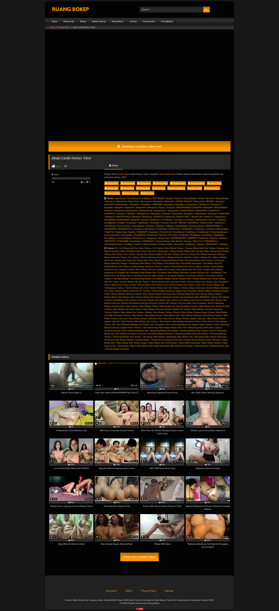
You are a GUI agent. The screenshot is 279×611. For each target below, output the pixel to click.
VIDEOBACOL (210, 241)
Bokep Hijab (129, 183)
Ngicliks (131, 232)
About (115, 165)
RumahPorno (139, 238)
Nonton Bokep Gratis (181, 278)
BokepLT (132, 213)
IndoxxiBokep (138, 226)
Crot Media (189, 220)
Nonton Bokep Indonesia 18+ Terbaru (133, 291)
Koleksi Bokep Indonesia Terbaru (146, 266)
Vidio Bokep (123, 346)
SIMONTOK (109, 241)
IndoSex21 (220, 223)
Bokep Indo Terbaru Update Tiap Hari (154, 254)
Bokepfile (108, 207)
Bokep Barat (117, 21)
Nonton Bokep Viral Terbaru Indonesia (153, 297)
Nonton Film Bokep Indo (159, 300)
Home (54, 21)
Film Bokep (157, 263)
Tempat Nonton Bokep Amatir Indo (166, 340)
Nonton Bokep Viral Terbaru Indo (119, 297)
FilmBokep (154, 223)
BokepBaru (146, 204)
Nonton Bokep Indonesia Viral (162, 294)
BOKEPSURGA (123, 217)
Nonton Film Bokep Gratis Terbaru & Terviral (125, 300)
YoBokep (224, 244)
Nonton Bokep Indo (202, 278)
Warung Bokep (150, 244)
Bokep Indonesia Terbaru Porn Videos (121, 257)
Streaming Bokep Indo (138, 330)
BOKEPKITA (109, 213)
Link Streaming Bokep (140, 278)
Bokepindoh (173, 210)
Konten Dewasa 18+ (199, 272)
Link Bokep (216, 272)
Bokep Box (170, 201)
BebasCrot (110, 201)
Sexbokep (203, 238)
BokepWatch (110, 220)
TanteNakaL (135, 241)
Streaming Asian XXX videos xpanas (205, 327)
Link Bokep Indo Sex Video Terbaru (148, 275)
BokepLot (121, 213)
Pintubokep (127, 235)
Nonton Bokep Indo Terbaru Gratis (120, 285)
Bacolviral (210, 198)
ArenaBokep (145, 198)
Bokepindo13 (132, 210)
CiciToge (178, 220)
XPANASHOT (212, 244)
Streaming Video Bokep (154, 337)
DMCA (129, 591)
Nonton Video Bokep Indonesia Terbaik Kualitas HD (159, 309)
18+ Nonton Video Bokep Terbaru (168, 248)
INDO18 (182, 223)
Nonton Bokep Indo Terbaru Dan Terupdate (208, 282)
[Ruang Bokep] (70, 10)
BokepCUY (216, 204)
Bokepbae (134, 204)
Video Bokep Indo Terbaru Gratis (132, 343)
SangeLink (152, 238)
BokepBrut (180, 204)
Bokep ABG (64, 27)
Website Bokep (165, 244)
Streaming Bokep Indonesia (161, 333)
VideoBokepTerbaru (113, 244)
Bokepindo (120, 210)
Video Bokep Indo (167, 174)
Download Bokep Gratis (173, 260)
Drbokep (221, 220)
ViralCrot (138, 244)
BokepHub (152, 207)
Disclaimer (111, 591)
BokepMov (156, 213)
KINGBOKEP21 (125, 229)
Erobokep (131, 223)
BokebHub (158, 201)
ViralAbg (128, 244)
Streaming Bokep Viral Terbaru (127, 337)
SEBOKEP (192, 238)
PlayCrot (163, 235)
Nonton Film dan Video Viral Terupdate (188, 303)
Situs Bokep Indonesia (191, 315)
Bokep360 (109, 204)
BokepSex (212, 213)
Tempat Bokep (162, 241)
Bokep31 (220, 201)
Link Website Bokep (161, 278)
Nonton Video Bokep (141, 306)
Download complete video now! (141, 146)
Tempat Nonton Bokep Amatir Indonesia (202, 340)
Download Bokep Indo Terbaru (199, 260)
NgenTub (109, 232)
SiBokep (223, 238)
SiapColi (213, 238)
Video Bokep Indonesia (189, 343)
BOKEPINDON (187, 210)
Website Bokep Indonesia (117, 349)
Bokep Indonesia (177, 188)
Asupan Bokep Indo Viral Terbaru (200, 248)
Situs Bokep (137, 315)
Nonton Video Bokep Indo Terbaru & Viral (210, 306)
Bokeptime (147, 217)
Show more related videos (139, 556)
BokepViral (220, 217)
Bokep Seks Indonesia (125, 260)
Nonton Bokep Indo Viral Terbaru (165, 288)
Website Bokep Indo (220, 346)
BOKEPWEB (123, 220)
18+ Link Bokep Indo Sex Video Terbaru (133, 248)
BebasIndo (122, 201)
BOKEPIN (197, 207)
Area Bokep (132, 198)
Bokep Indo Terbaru (220, 251)
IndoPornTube (206, 223)
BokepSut (136, 217)
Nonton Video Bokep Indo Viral (119, 309)
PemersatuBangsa (218, 232)
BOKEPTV (208, 217)
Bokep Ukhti (215, 183)
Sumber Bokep (142, 340)
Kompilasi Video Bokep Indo (143, 272)
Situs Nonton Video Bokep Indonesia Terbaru (180, 321)
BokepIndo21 (160, 210)
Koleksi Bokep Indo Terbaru (117, 266)
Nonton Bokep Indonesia (193, 288)
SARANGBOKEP (178, 238)
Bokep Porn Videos (210, 257)
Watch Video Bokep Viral (141, 346)
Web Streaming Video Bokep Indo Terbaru (173, 346)
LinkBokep (199, 229)
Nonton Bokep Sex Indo (188, 294)
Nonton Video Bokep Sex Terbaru (128, 312)
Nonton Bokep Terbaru (211, 294)
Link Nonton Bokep (194, 275)
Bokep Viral (113, 188)
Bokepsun (110, 217)
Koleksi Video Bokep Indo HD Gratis (185, 269)
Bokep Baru (163, 251)
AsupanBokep (190, 198)
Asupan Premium (174, 198)
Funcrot (164, 223)
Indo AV (173, 223)
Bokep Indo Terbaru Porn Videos (120, 254)
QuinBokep (207, 235)
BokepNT (166, 213)
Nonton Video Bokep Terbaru (159, 312)
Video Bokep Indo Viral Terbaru (162, 343)
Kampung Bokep (196, 226)
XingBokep (190, 244)
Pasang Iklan (149, 21)
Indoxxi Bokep (123, 226)
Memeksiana (223, 229)
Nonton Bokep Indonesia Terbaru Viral (129, 294)
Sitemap (169, 591)
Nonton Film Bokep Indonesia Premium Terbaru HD (145, 303)
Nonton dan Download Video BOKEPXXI (191, 297)
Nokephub (153, 232)
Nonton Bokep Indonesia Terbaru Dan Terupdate (174, 291)
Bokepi (162, 207)
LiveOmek (210, 229)
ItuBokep (170, 226)
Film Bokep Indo (171, 263)
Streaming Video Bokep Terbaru (119, 340)
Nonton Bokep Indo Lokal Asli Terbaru (169, 282)
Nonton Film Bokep (220, 297)
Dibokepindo (201, 220)
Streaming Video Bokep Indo (180, 337)
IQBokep (160, 226)
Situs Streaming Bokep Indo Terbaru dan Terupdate (140, 324)
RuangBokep (167, 21)
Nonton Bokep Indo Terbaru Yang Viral (187, 285)
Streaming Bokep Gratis (115, 330)
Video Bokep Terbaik (211, 343)
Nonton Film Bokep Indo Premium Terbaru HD (193, 300)
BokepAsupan (121, 204)
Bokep (83, 21)
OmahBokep (178, 232)
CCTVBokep (166, 220)
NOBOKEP (142, 232)
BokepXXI (135, 220)
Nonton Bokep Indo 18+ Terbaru (135, 282)
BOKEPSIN (224, 213)
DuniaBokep (110, 223)
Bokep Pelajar (179, 183)
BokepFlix (119, 207)
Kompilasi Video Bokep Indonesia (173, 272)
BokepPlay (177, 213)
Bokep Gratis (177, 251)
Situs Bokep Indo (171, 315)
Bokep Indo (69, 21)
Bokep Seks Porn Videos (148, 260)
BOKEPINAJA (220, 207)
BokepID (171, 207)
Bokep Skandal (197, 183)
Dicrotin (212, 220)
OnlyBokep (191, 232)
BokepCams (192, 204)
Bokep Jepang (98, 21)
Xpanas (200, 244)
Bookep (144, 220)
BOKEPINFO (202, 210)
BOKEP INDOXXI (184, 201)
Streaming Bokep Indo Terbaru (164, 330)
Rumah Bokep (124, 238)
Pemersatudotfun (112, 235)
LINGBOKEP (187, 229)
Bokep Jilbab (123, 174)
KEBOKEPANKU (213, 226)
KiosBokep (138, 229)
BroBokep (154, 220)
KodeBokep (162, 229)
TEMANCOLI (148, 241)
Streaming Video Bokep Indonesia (210, 337)
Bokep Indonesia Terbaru (212, 254)
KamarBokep (181, 226)
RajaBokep (219, 235)
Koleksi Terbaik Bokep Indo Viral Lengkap (182, 266)
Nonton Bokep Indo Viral (137, 288)
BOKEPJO (214, 210)
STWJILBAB (122, 241)
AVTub (201, 198)
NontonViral (165, 232)
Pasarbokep (203, 232)
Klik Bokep (150, 229)
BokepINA (207, 207)
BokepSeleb (200, 213)
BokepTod (170, 217)
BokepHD (129, 207)
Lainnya (133, 21)
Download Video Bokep (140, 263)
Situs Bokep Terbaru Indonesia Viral (145, 318)
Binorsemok (146, 201)
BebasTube (134, 201)
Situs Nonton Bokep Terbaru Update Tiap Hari (184, 318)
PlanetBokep (140, 235)
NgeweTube (121, 232)
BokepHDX (141, 207)
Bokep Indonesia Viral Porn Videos (184, 257)
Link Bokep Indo (123, 275)
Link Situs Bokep (120, 278)
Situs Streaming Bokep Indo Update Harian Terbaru (189, 324)
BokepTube (197, 217)
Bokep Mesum (213, 188)
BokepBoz (169, 204)
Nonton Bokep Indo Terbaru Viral (153, 285)
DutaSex (121, 223)
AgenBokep (120, 198)
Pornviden (173, 235)
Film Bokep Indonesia (191, 263)
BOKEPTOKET (183, 217)
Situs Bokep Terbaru (212, 315)
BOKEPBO (158, 204)
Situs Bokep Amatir (153, 315)
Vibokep (187, 241)
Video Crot (198, 241)
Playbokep (152, 235)
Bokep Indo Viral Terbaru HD (186, 254)
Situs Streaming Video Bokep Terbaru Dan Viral (165, 327)
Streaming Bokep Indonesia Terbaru (191, 333)
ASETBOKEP (158, 198)
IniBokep (150, 226)
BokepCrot (204, 204)
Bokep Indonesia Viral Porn (153, 257)
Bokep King (199, 201)
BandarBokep (222, 198)
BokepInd (108, 210)
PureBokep (195, 235)
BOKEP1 (210, 201)
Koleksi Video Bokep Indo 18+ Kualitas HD (147, 269)
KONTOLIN (174, 229)
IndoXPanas (110, 226)
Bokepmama (143, 213)
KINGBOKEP (110, 229)
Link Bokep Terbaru (175, 275)
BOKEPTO (159, 217)
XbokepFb (179, 244)
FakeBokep (142, 223)
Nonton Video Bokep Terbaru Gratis (190, 312)
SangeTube (163, 238)
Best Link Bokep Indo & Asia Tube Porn (139, 251)
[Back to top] (270, 602)
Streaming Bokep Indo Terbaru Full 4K (197, 330)
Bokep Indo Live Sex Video (197, 251)
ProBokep (183, 235)
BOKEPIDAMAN (183, 207)
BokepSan (189, 213)
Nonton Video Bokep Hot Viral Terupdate (171, 306)
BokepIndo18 (146, 210)
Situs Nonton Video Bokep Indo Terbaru (140, 321)
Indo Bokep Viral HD (212, 263)
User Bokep (176, 241)
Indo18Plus (193, 223)
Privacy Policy (148, 591)
